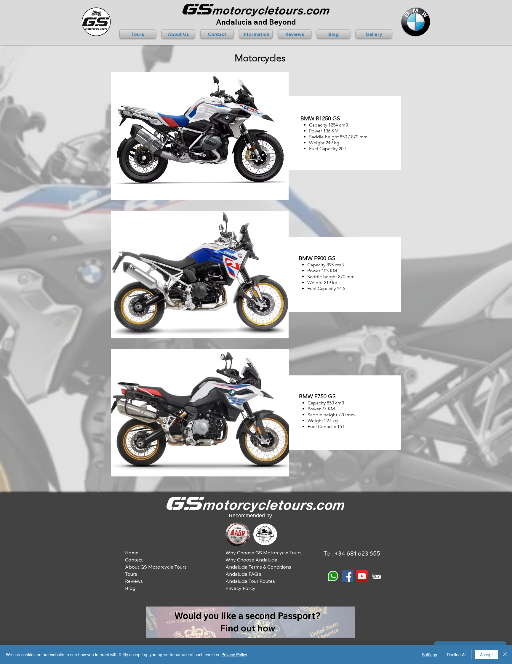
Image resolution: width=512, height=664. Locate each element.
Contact (134, 560)
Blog (130, 588)
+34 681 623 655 (357, 553)
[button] (139, 34)
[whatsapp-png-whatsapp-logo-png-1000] (333, 576)
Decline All (456, 654)
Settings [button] (429, 654)
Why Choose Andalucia (251, 560)
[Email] (376, 576)
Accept (486, 654)
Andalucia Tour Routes (250, 581)
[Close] (504, 654)
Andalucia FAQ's (243, 574)
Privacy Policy (234, 654)
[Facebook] (347, 576)
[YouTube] (362, 576)
